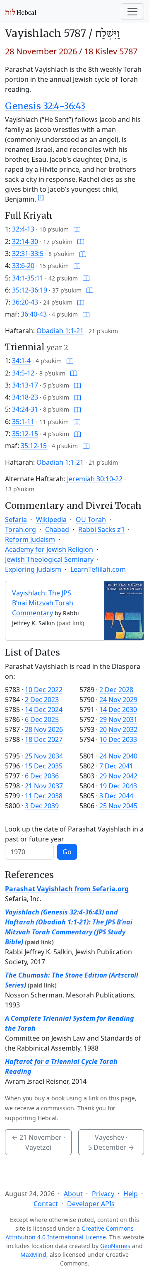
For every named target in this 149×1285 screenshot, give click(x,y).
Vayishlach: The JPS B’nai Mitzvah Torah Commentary (42, 602)
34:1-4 (21, 360)
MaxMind (33, 1254)
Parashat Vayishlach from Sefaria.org (67, 888)
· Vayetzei (38, 1142)
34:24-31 (25, 409)
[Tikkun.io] (77, 229)
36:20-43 (25, 302)
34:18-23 (25, 397)
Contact (46, 1203)
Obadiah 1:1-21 (60, 330)
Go (67, 851)
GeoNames (115, 1246)
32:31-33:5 (27, 253)
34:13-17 (25, 385)
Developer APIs (91, 1203)
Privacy (103, 1193)
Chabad (57, 529)
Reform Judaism (30, 539)
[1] (41, 197)
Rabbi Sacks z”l (101, 529)
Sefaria (16, 519)
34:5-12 (23, 373)
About (73, 1193)
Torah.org (20, 529)
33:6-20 (23, 265)
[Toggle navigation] (132, 11)
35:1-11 (23, 421)
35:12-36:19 (29, 290)
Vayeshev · (111, 1142)
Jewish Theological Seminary (49, 559)
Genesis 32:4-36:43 (45, 106)
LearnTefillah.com (98, 569)
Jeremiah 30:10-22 (95, 478)
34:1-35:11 (27, 278)
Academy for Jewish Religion (49, 549)
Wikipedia (51, 519)
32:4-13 (23, 229)
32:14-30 (25, 241)
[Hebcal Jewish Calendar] (21, 11)
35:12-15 (25, 433)
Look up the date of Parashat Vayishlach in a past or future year (74, 834)
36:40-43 (34, 314)
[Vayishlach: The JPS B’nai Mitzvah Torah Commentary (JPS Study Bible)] (124, 609)
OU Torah (91, 519)
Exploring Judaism (33, 569)
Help (130, 1193)
